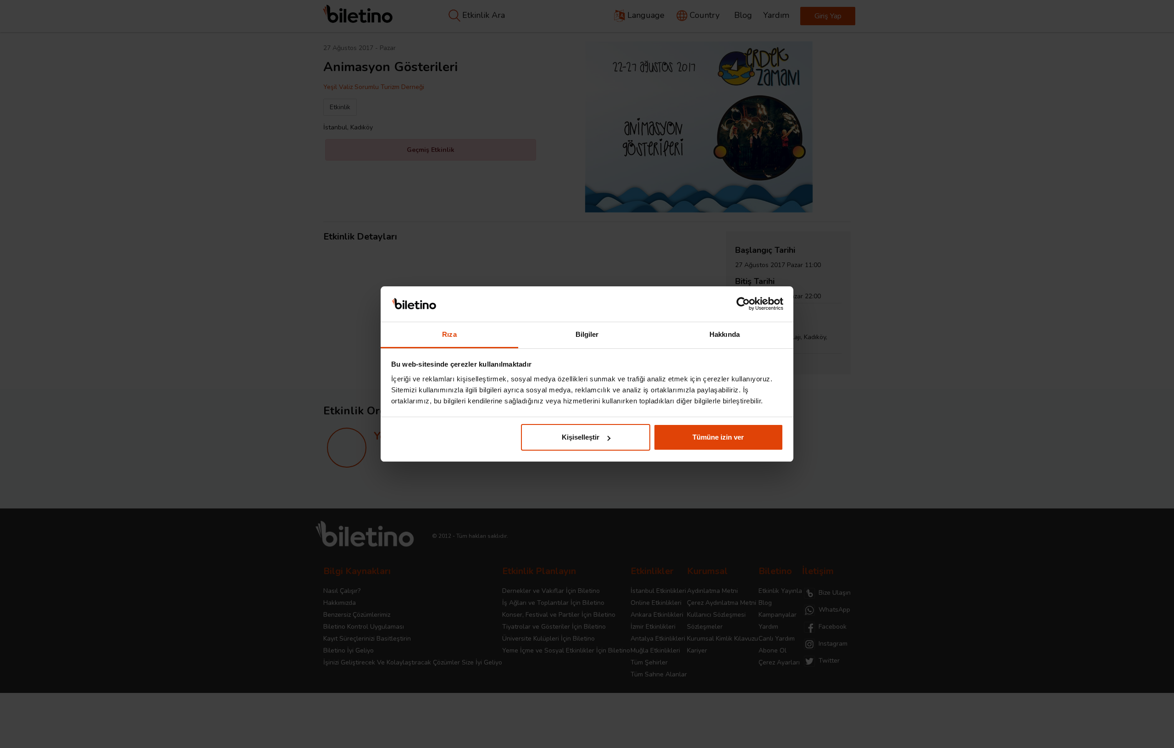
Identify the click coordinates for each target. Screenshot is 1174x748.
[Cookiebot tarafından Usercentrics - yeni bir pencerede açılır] (743, 304)
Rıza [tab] (449, 334)
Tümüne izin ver (718, 437)
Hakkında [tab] (724, 334)
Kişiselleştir (580, 437)
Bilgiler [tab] (587, 334)
